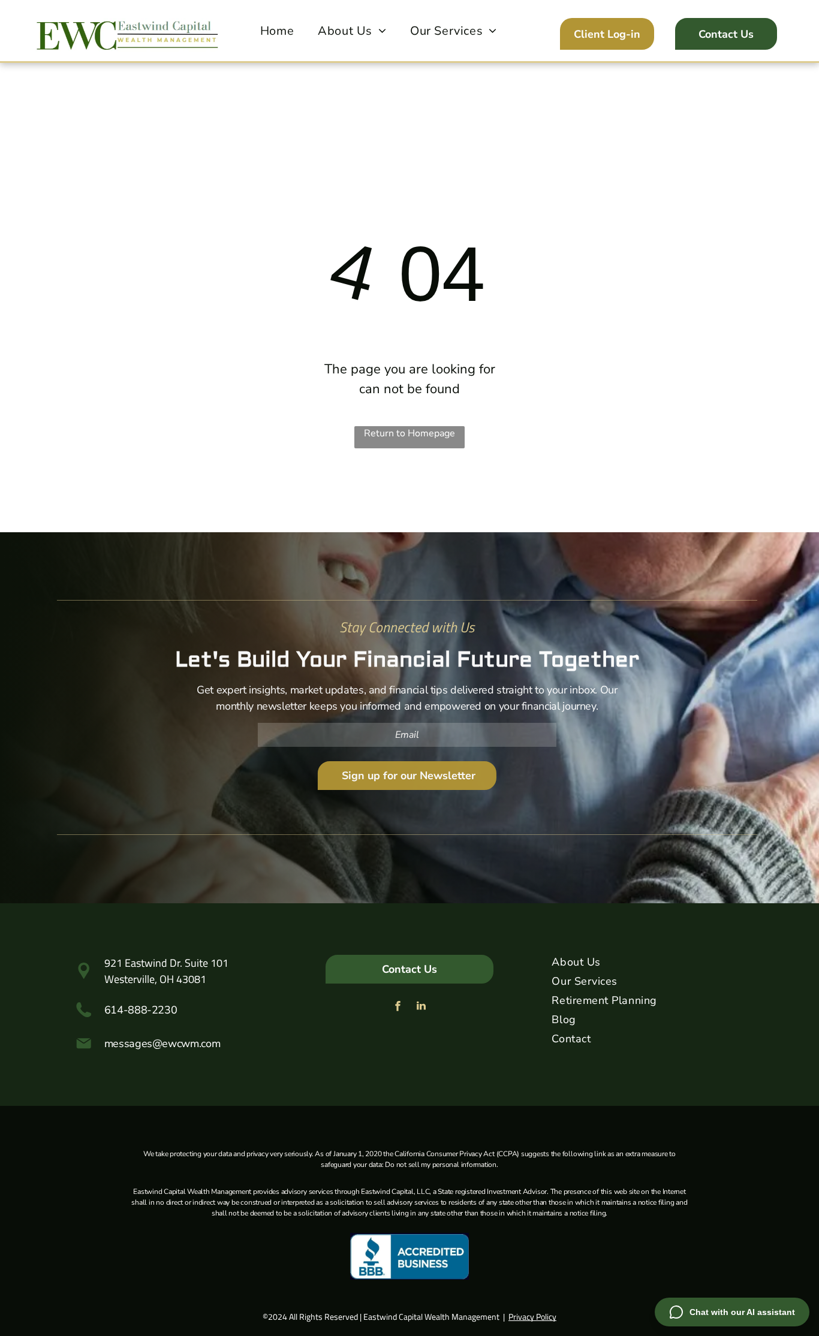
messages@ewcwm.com (162, 1043)
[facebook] (398, 1007)
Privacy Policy (532, 1316)
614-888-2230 (140, 1010)
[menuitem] (277, 31)
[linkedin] (421, 1007)
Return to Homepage (409, 433)
